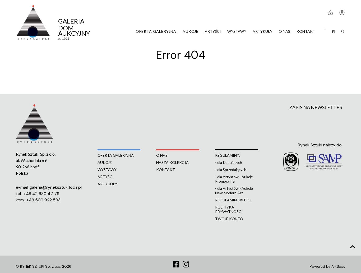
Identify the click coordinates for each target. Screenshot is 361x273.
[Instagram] (186, 264)
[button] (331, 13)
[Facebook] (176, 264)
